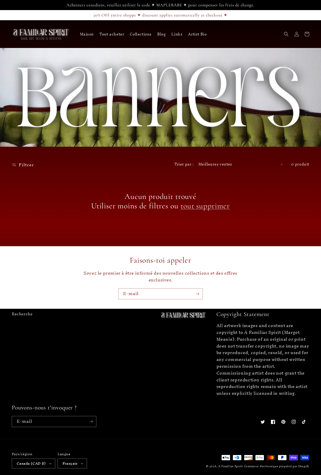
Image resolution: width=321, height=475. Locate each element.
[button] (286, 34)
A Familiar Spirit (231, 466)
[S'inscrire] (197, 293)
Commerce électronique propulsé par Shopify (276, 466)
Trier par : (184, 164)
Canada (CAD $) (31, 463)
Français (70, 463)
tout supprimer (205, 206)
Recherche (22, 314)
